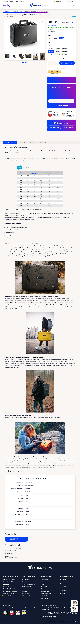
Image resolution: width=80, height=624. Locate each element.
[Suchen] (64, 5)
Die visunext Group (45, 582)
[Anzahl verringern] (49, 63)
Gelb (50, 38)
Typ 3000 (58, 48)
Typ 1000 (69, 45)
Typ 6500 (58, 54)
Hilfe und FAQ (6, 586)
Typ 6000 (64, 51)
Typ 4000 (64, 48)
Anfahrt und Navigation (27, 596)
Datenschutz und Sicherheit (53, 621)
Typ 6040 (51, 54)
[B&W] (74, 16)
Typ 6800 (58, 58)
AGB (45, 621)
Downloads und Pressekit (46, 593)
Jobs (17, 1)
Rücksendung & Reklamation (9, 589)
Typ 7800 (64, 58)
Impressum (63, 621)
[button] (54, 72)
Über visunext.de (44, 579)
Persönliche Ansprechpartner (28, 584)
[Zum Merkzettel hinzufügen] (42, 21)
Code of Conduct (44, 596)
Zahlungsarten (6, 584)
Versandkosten (50, 623)
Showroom (22, 1)
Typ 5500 (58, 51)
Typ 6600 (64, 54)
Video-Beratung (25, 582)
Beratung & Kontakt (26, 579)
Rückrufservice (25, 593)
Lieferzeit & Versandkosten (9, 579)
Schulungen (24, 591)
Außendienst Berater (26, 586)
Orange (55, 38)
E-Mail (61, 101)
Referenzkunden (44, 586)
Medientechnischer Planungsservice (30, 589)
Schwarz (62, 38)
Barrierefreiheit (44, 598)
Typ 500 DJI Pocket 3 (60, 45)
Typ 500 (51, 45)
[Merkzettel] (69, 5)
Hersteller (43, 584)
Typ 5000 (51, 51)
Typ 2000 (51, 48)
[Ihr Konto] (73, 5)
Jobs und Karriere (45, 591)
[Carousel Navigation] (24, 62)
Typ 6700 (51, 58)
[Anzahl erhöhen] (56, 63)
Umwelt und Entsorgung (8, 593)
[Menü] (4, 5)
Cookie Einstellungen (72, 621)
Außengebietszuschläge (8, 582)
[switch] (74, 610)
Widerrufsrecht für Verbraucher (10, 591)
